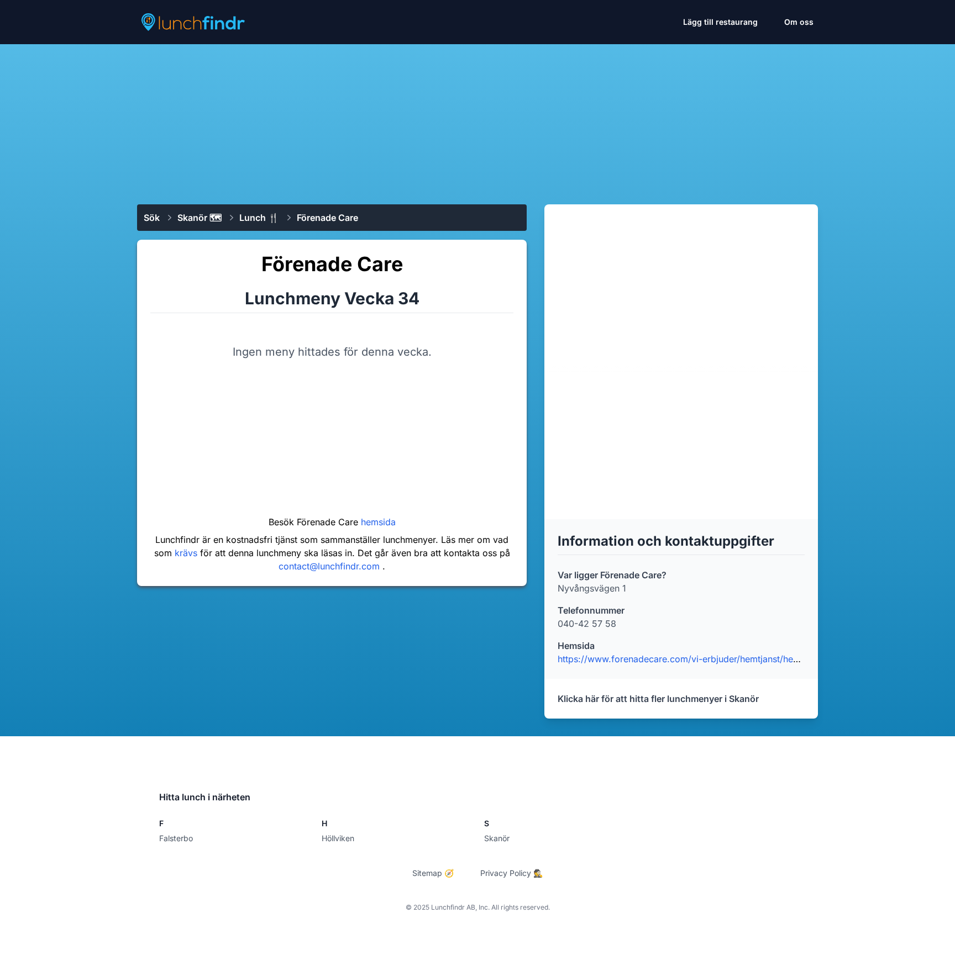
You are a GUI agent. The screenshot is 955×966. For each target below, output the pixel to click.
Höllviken (338, 838)
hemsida (378, 521)
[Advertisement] (477, 120)
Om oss (799, 22)
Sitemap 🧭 (433, 873)
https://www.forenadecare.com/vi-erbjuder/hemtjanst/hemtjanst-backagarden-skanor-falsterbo (756, 658)
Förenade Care (327, 217)
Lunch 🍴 (259, 217)
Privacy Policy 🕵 (511, 873)
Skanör (497, 838)
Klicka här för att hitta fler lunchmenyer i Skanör (658, 698)
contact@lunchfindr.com (330, 566)
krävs (187, 552)
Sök (152, 217)
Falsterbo (176, 838)
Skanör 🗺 (199, 217)
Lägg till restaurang (720, 22)
